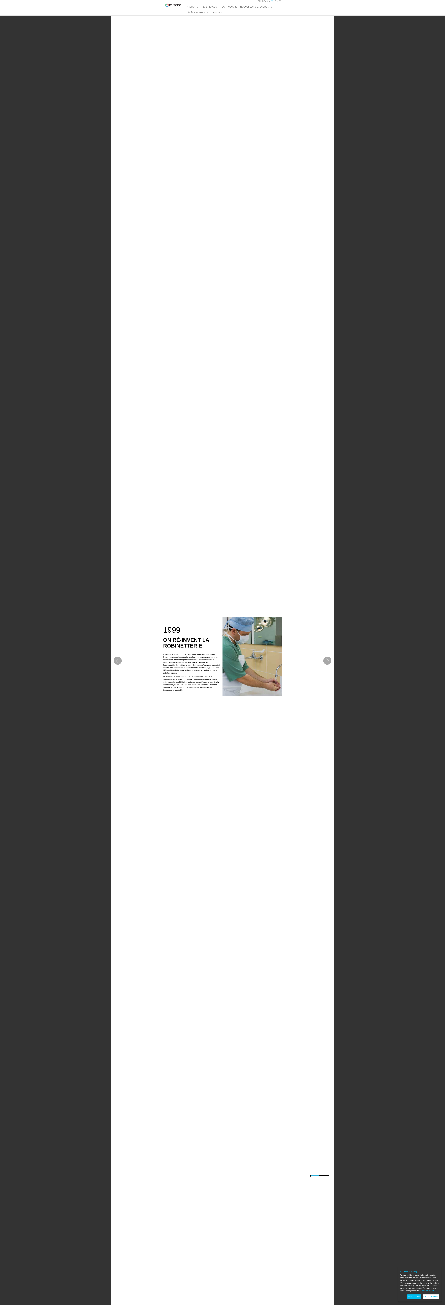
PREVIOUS (118, 658)
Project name (173, 5)
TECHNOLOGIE (228, 7)
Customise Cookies (430, 1296)
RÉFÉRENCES (209, 7)
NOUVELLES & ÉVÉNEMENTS (256, 7)
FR (272, 1)
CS (280, 1)
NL (268, 1)
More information (427, 1291)
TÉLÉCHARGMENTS (197, 12)
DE (263, 1)
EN (259, 1)
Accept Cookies (414, 1296)
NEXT (325, 658)
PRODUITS (192, 7)
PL (276, 1)
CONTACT (217, 12)
